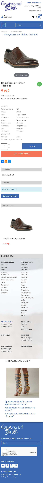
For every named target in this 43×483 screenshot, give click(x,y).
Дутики (23, 282)
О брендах (5, 335)
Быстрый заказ (21, 153)
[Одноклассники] (6, 161)
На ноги (24, 324)
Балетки (24, 265)
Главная (4, 31)
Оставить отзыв (9, 196)
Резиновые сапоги (7, 280)
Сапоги (3, 287)
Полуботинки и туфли (9, 277)
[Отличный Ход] (11, 6)
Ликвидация (26, 346)
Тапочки (4, 293)
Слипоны (4, 290)
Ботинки (4, 265)
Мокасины (5, 275)
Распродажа (6, 346)
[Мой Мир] (9, 161)
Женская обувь (27, 262)
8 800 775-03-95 (34, 2)
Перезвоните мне (35, 10)
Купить (32, 146)
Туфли (23, 313)
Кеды (3, 270)
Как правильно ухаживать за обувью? (20, 414)
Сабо (3, 282)
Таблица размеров (7, 95)
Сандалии (4, 285)
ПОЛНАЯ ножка (16, 31)
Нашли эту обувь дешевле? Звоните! (14, 98)
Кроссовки (4, 272)
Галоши (4, 267)
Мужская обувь (7, 262)
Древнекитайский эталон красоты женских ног (18, 402)
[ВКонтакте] (2, 161)
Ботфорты (24, 275)
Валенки (24, 277)
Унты (23, 315)
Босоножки (25, 267)
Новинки (25, 335)
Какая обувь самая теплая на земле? (20, 408)
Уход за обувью (26, 329)
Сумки (23, 326)
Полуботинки (26, 293)
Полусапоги (25, 295)
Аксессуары (26, 321)
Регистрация (8, 17)
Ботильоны (25, 270)
